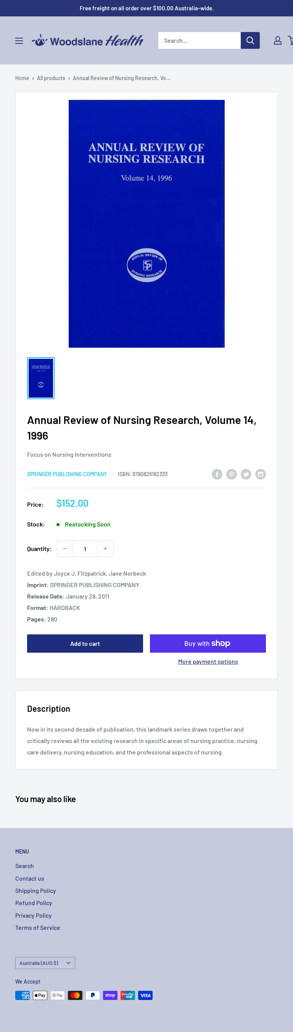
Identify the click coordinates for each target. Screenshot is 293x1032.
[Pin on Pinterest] (231, 474)
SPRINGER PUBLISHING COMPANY (67, 474)
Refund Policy (33, 902)
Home (22, 78)
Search (24, 865)
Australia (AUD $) (38, 963)
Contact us (29, 878)
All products (51, 78)
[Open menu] (19, 41)
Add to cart (85, 643)
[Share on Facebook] (217, 474)
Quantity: (39, 548)
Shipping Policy (35, 890)
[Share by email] (260, 474)
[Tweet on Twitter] (246, 474)
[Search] (250, 40)
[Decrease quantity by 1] (65, 549)
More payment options (208, 661)
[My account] (278, 40)
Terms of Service (37, 927)
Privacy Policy (33, 915)
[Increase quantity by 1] (105, 549)
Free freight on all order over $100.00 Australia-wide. (147, 8)
